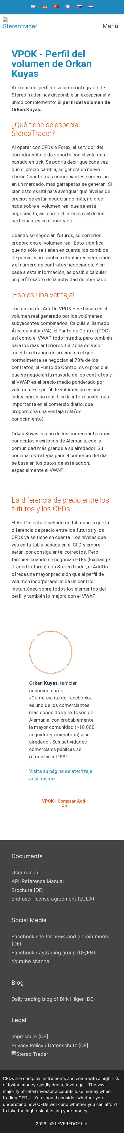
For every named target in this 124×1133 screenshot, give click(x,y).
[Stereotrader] (20, 25)
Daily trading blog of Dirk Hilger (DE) (53, 999)
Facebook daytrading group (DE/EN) (53, 953)
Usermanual (26, 872)
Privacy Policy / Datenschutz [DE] (50, 1045)
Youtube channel (31, 961)
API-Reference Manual (38, 881)
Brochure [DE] (28, 890)
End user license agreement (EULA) (53, 899)
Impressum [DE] (30, 1036)
